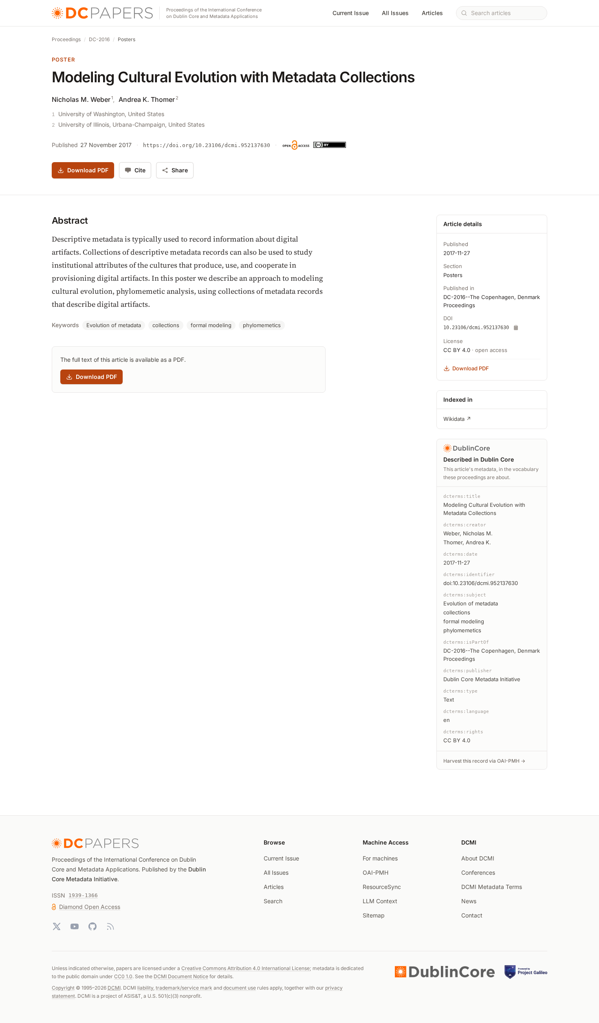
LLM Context (380, 901)
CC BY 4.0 (456, 350)
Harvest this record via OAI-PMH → (484, 761)
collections (165, 325)
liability (145, 988)
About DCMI (477, 858)
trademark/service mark (184, 988)
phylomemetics (262, 325)
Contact (471, 915)
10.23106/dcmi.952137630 (476, 327)
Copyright (63, 988)
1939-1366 (83, 895)
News (468, 901)
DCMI (114, 988)
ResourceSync (382, 886)
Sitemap (374, 915)
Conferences (478, 872)
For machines (380, 858)
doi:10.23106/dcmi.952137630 (480, 583)
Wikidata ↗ (457, 419)
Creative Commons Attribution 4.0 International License (245, 968)
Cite (139, 170)
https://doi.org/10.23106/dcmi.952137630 (206, 145)
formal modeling (211, 325)
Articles (432, 12)
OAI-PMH (375, 872)
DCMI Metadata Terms (491, 886)
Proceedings (66, 39)
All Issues (395, 12)
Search (273, 901)
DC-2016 (99, 39)
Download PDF (87, 170)
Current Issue (351, 12)
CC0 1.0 (123, 976)
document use (239, 988)
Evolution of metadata (113, 325)
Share (180, 170)
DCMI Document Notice (181, 976)
